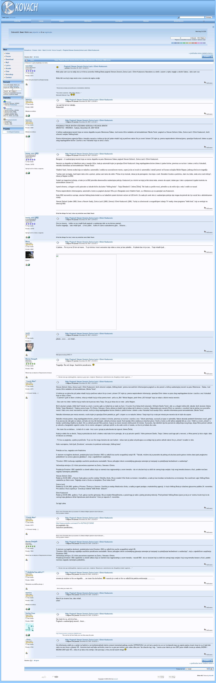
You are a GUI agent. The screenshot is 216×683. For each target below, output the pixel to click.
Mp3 (7, 62)
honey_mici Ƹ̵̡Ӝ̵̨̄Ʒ (32, 153)
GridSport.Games (13, 132)
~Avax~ (28, 639)
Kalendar (119, 21)
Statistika (6, 98)
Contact (8, 77)
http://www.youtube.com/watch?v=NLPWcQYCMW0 (75, 523)
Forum (41, 21)
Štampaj (207, 56)
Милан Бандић (56, 50)
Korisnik (6, 82)
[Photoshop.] (29, 635)
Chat (7, 71)
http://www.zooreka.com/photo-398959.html (68, 633)
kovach (116, 679)
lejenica (29, 99)
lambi (28, 333)
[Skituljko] (29, 116)
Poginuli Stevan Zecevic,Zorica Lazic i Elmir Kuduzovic (81, 50)
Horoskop (9, 74)
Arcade (13, 17)
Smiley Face (30, 613)
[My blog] (29, 173)
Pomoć (61, 21)
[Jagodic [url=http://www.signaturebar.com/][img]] (29, 265)
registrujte (48, 32)
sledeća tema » (207, 53)
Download (9, 59)
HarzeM (211, 675)
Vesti (44, 50)
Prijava (146, 21)
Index (7, 53)
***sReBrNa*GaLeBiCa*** (35, 572)
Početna (17, 21)
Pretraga (87, 21)
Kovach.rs (27, 50)
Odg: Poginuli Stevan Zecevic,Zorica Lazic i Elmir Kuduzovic (89, 100)
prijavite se (36, 32)
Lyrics (7, 65)
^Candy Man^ (31, 381)
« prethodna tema (195, 53)
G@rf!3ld (29, 66)
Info (39, 50)
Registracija (178, 21)
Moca (28, 241)
